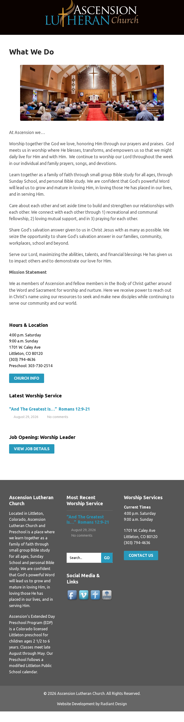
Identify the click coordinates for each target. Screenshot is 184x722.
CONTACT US (141, 555)
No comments (57, 417)
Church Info (26, 378)
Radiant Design (114, 704)
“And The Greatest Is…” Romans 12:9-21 (49, 409)
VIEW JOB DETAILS (32, 449)
